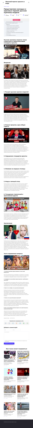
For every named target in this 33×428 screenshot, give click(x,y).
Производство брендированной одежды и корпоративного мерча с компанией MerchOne (9, 360)
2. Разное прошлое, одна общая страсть (13, 27)
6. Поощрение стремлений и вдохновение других (14, 32)
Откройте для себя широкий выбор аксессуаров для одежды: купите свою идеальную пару (22, 395)
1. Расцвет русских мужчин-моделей (12, 25)
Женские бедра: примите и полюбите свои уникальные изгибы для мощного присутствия (22, 412)
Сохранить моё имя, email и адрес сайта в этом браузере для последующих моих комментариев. (16, 341)
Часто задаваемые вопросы (11, 35)
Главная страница (6, 6)
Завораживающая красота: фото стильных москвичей (10, 394)
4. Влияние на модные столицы (11, 29)
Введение (8, 24)
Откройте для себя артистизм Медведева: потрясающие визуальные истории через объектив (22, 378)
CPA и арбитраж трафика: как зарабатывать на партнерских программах (22, 360)
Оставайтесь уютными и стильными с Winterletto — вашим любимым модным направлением (9, 378)
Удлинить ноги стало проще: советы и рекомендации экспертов (9, 412)
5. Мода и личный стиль (10, 31)
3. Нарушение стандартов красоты (12, 28)
